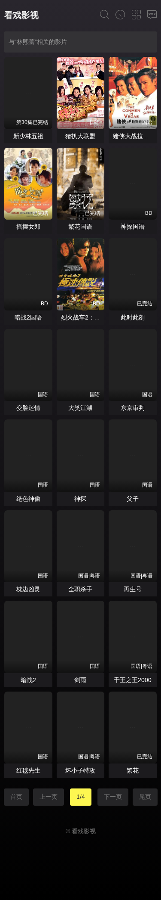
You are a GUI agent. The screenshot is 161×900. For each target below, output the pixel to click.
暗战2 (28, 680)
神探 (80, 498)
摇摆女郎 (28, 226)
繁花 (133, 770)
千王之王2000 (133, 680)
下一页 (113, 796)
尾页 (145, 796)
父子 (133, 498)
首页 (16, 796)
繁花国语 (80, 226)
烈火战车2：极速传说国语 (96, 317)
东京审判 (133, 407)
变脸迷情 (28, 407)
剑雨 (80, 680)
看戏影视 (21, 15)
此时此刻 (133, 317)
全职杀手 (80, 589)
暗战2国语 (28, 317)
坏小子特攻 (80, 770)
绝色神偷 (28, 498)
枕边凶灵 (28, 589)
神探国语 (133, 226)
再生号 (133, 589)
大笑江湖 (80, 407)
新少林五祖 (28, 136)
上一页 (48, 796)
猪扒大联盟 (80, 136)
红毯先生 (28, 770)
